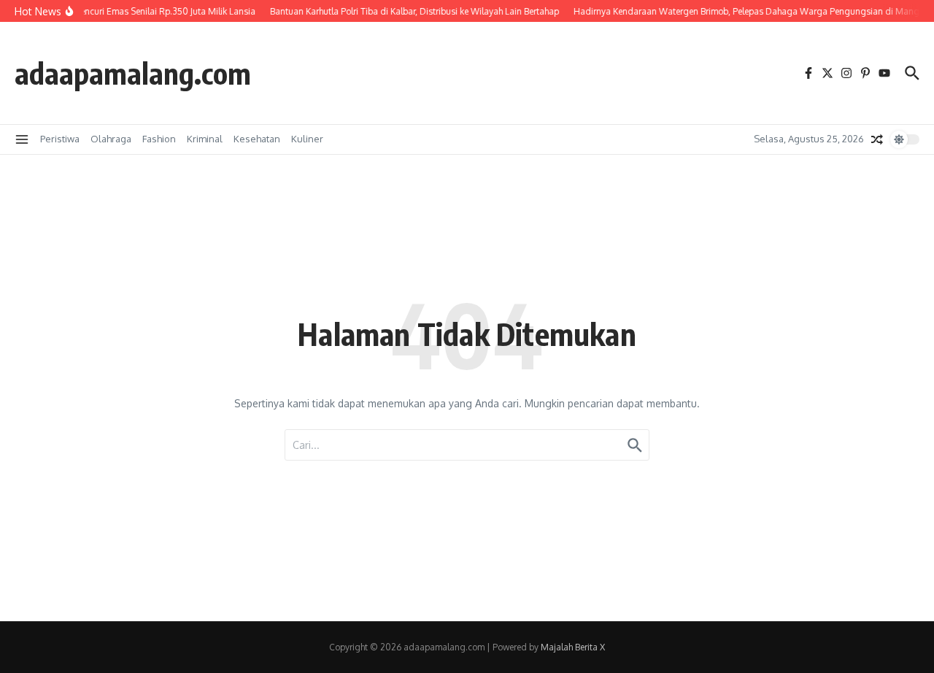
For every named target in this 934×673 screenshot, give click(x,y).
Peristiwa (60, 139)
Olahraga (110, 139)
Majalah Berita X (573, 647)
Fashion (159, 139)
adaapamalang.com (133, 73)
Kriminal (205, 139)
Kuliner (307, 139)
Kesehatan (257, 139)
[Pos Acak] (877, 139)
